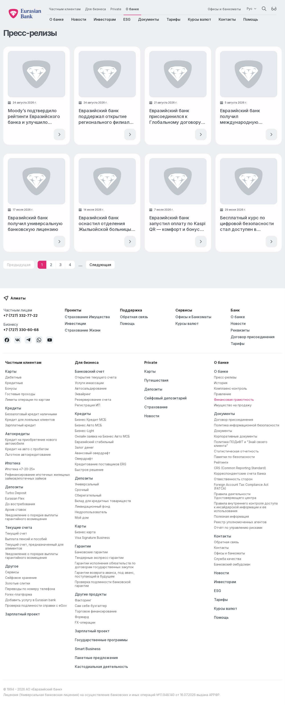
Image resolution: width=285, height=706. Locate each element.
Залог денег (84, 447)
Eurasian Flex (14, 498)
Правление (222, 394)
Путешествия (156, 380)
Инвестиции (75, 323)
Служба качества (227, 559)
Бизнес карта (85, 532)
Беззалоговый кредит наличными (31, 414)
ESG (126, 19)
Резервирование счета (93, 399)
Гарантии (83, 546)
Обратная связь (134, 317)
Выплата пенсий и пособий (26, 539)
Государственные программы (101, 640)
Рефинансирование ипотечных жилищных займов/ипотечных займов (37, 476)
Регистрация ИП (87, 405)
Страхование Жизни (82, 330)
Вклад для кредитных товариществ (103, 501)
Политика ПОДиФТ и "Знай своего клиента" (240, 444)
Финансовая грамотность (234, 399)
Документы (148, 19)
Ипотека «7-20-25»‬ (20, 469)
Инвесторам (105, 19)
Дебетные (13, 377)
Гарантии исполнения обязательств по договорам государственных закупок (105, 565)
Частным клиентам (65, 9)
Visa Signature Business (92, 537)
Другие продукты (90, 594)
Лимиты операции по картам (27, 399)
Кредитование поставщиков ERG (100, 464)
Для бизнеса (95, 9)
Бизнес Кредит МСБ (90, 419)
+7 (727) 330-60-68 (21, 330)
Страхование (156, 407)
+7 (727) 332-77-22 (20, 315)
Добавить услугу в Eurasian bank (30, 600)
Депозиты (14, 487)
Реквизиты (240, 330)
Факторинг (83, 600)
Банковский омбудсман (232, 564)
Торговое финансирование (96, 611)
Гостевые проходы (20, 394)
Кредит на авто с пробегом (27, 449)
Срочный (82, 490)
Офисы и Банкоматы (193, 317)
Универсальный (87, 484)
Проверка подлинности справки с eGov (36, 605)
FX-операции (85, 622)
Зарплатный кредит (20, 425)
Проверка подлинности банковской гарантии (102, 584)
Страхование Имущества (87, 317)
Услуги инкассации (89, 383)
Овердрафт (84, 458)
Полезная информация (231, 516)
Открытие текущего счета (95, 377)
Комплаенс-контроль (230, 388)
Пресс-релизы (225, 377)
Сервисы (12, 572)
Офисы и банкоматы (224, 9)
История (220, 383)
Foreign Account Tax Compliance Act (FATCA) (241, 486)
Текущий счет (16, 533)
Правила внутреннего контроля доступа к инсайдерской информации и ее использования (246, 507)
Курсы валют (199, 19)
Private (115, 9)
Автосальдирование (91, 388)
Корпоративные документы (235, 436)
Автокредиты (17, 433)
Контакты (227, 19)
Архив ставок (15, 509)
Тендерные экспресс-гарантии (99, 558)
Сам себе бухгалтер (91, 606)
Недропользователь (91, 512)
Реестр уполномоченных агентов (240, 522)
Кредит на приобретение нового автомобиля (31, 441)
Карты (10, 371)
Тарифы (173, 19)
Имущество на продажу (233, 405)
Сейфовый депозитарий (165, 398)
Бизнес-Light (84, 431)
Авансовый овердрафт (92, 453)
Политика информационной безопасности (246, 425)
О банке (132, 9)
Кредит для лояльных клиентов (30, 419)
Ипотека (12, 463)
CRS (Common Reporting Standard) (240, 468)
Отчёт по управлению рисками (238, 527)
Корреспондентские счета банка (240, 473)
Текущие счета (18, 527)
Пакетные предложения (96, 657)
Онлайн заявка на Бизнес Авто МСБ (102, 436)
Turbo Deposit (15, 493)
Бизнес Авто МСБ (88, 425)
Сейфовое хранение (21, 578)
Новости (78, 19)
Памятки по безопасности (234, 457)
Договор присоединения (253, 337)
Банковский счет (89, 371)
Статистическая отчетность (236, 451)
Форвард (82, 617)
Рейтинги (221, 462)
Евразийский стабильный (94, 442)
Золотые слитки (17, 583)
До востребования (20, 504)
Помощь (250, 19)
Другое (11, 566)
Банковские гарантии (91, 552)
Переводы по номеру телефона (30, 589)
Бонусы (11, 388)
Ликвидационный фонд (92, 506)
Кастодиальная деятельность (101, 666)
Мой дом (82, 517)
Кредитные (14, 383)
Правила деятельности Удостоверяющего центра (235, 496)
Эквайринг (83, 394)
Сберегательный (88, 495)
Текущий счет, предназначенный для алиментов (34, 546)
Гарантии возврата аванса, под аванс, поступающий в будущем (104, 574)
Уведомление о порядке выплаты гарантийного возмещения (31, 517)
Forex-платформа (18, 594)
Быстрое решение (89, 470)
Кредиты (13, 408)
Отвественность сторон (233, 479)
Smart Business (87, 649)
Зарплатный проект (22, 614)
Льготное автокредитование (28, 454)
